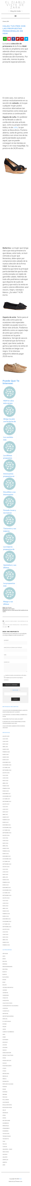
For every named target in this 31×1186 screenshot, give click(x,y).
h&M (19, 610)
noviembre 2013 (7, 921)
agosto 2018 (6, 772)
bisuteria (5, 969)
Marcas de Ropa (7, 1052)
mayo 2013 (5, 937)
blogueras (6, 977)
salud (4, 1110)
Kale (20, 1178)
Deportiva (5, 1013)
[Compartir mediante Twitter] (26, 39)
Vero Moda (6, 1151)
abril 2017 (5, 814)
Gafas (4, 1029)
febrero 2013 (6, 945)
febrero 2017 (6, 819)
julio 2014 (5, 900)
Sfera (4, 1115)
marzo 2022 (6, 757)
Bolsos (5, 984)
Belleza (5, 961)
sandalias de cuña (24, 610)
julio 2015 (5, 869)
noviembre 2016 (7, 827)
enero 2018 (6, 791)
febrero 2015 (6, 882)
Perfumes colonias (8, 1084)
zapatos (4, 611)
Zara (4, 1164)
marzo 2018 (6, 785)
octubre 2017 (6, 798)
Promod (5, 1097)
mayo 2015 (5, 874)
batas (4, 958)
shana (4, 1118)
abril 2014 (5, 908)
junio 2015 (5, 871)
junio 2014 (5, 903)
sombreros (6, 1123)
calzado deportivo (8, 987)
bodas (4, 979)
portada (5, 1091)
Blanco (5, 971)
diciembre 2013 (7, 918)
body (4, 982)
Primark (5, 1094)
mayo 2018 (5, 780)
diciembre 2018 (7, 762)
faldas (4, 1026)
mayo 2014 (5, 905)
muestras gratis (7, 1065)
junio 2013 (5, 934)
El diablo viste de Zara (15, 5)
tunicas (5, 1146)
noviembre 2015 (7, 858)
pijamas (5, 1086)
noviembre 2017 (7, 796)
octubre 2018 (6, 767)
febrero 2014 (6, 913)
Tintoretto (6, 1138)
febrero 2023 (6, 751)
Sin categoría (6, 1120)
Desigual (5, 1018)
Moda (4, 1058)
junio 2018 (5, 778)
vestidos (5, 1154)
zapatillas (5, 1159)
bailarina (9, 610)
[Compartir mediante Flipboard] (18, 39)
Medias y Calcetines (8, 1055)
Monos (5, 1063)
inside (4, 1037)
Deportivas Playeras (8, 1016)
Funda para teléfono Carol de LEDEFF (13, 719)
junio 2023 (5, 741)
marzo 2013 (6, 942)
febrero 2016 (6, 851)
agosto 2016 (6, 835)
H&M (10, 608)
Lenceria (5, 1047)
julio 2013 (5, 932)
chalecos (5, 998)
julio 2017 (5, 806)
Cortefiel (5, 1008)
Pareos (4, 1078)
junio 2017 (5, 809)
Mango (5, 1050)
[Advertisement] (15, 79)
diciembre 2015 (7, 856)
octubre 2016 (6, 830)
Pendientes (6, 1081)
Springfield (6, 1125)
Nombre (6, 640)
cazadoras (6, 995)
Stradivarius (6, 1128)
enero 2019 (6, 759)
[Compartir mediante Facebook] (13, 39)
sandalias (5, 1112)
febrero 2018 (6, 788)
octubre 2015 (6, 861)
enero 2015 (6, 885)
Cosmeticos (6, 1011)
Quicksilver (6, 1102)
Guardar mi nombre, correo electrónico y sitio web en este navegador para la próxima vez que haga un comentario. (15, 677)
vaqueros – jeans (7, 1149)
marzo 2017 (6, 817)
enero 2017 (6, 822)
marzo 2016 (6, 848)
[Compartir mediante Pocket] (9, 39)
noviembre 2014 (7, 890)
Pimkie (4, 1089)
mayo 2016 (5, 843)
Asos (4, 956)
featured (16, 610)
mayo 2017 (5, 811)
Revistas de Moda (7, 1107)
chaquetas (6, 1000)
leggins (5, 1044)
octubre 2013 (6, 924)
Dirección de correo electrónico (13, 647)
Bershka (5, 964)
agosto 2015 (6, 866)
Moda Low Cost (7, 1060)
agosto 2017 (6, 804)
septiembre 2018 (7, 770)
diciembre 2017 (7, 793)
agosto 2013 (6, 929)
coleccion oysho (7, 1003)
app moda (5, 953)
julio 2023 (5, 738)
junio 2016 (5, 840)
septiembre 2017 (7, 801)
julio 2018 (5, 775)
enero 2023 (6, 754)
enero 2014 (6, 916)
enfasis (4, 1024)
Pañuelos (5, 1076)
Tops (4, 1141)
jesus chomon (9, 607)
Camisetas (5, 992)
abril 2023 (5, 746)
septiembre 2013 (7, 926)
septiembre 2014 (7, 895)
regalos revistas (7, 1104)
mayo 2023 (5, 744)
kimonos (5, 1042)
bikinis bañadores (7, 966)
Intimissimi (5, 1039)
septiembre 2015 (7, 864)
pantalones (6, 1073)
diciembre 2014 (7, 887)
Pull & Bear (6, 1099)
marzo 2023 (6, 749)
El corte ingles (7, 1021)
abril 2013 (5, 939)
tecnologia (6, 1133)
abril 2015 (5, 877)
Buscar (15, 699)
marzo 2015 (6, 879)
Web (5, 654)
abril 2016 (5, 845)
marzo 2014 (6, 911)
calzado (13, 610)
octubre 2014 (6, 892)
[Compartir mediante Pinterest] (22, 39)
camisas (5, 990)
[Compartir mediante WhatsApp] (5, 39)
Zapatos (12, 608)
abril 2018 (5, 783)
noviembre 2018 (7, 765)
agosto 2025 (6, 736)
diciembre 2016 (7, 825)
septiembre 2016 (7, 832)
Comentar (6, 662)
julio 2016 (5, 838)
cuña (15, 127)
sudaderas (5, 1131)
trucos (5, 1144)
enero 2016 (6, 853)
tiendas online (7, 1136)
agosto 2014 (6, 898)
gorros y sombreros (8, 1031)
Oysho (4, 1068)
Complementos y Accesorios (10, 1005)
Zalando (5, 1157)
